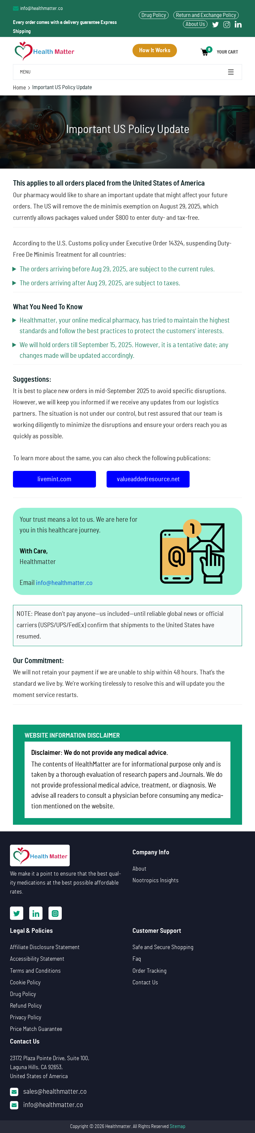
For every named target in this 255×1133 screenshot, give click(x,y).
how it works (154, 51)
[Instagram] (226, 24)
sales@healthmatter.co (55, 1091)
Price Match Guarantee (36, 1029)
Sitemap (177, 1126)
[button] (221, 52)
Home (19, 87)
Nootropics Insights (155, 881)
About (139, 869)
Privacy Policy (25, 1018)
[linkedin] (238, 24)
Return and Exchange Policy (206, 15)
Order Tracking (149, 971)
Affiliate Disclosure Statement (45, 947)
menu (231, 72)
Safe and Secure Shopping (162, 947)
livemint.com (54, 479)
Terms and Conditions (35, 971)
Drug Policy (153, 15)
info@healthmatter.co (41, 8)
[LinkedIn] (35, 913)
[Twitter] (215, 24)
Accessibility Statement (37, 959)
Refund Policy (26, 1006)
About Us (195, 24)
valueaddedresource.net (148, 479)
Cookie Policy (25, 983)
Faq (136, 959)
